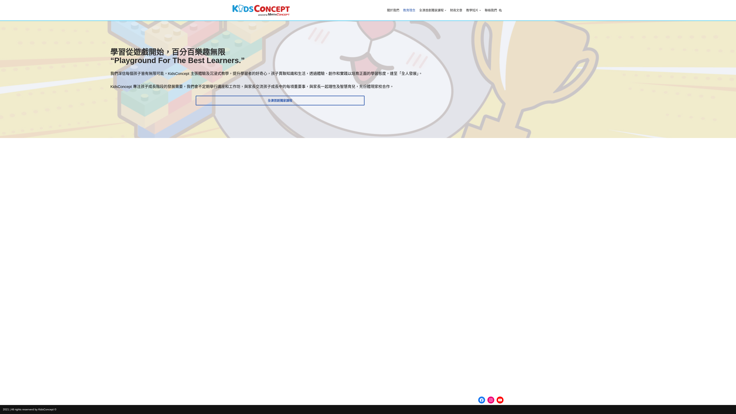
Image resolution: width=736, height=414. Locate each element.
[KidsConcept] (261, 10)
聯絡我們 (491, 10)
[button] (500, 10)
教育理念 (409, 10)
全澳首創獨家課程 (280, 100)
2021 (6, 409)
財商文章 (456, 10)
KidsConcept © (47, 409)
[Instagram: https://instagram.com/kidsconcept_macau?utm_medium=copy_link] (490, 400)
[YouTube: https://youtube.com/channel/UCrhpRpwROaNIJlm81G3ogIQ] (500, 400)
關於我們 (393, 10)
